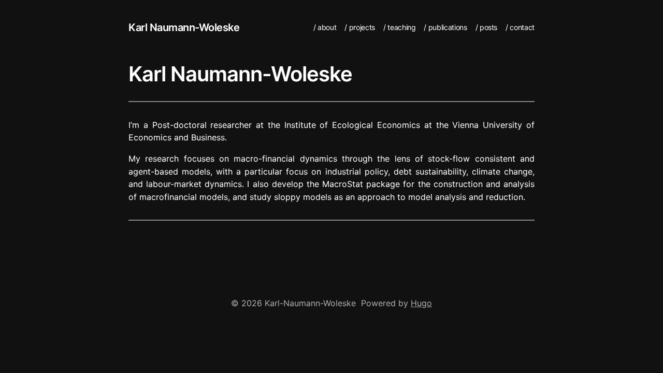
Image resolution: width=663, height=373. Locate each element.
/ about (325, 27)
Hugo (421, 303)
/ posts (486, 27)
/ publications (445, 27)
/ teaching (399, 27)
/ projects (359, 27)
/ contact (520, 27)
